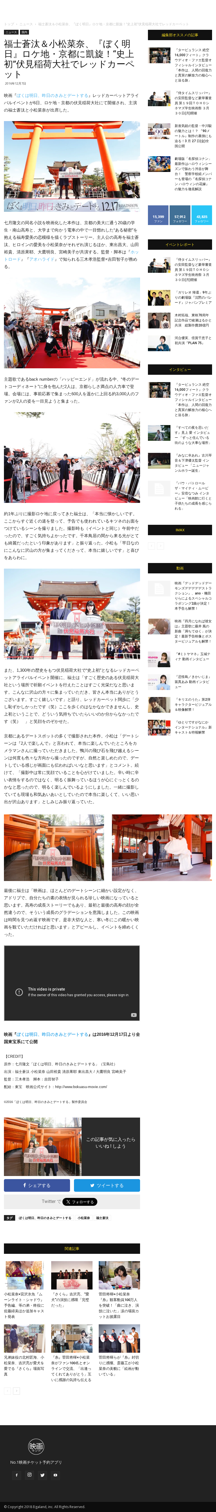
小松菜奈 (84, 1218)
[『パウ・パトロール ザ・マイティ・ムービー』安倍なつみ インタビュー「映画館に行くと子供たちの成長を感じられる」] (159, 488)
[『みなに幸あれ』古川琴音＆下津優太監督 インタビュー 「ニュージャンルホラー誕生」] (159, 461)
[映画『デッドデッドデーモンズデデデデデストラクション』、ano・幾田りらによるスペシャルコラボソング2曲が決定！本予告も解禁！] (159, 588)
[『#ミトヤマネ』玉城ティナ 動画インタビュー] (159, 659)
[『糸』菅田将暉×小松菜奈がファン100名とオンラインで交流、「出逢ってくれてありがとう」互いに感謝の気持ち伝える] (72, 1338)
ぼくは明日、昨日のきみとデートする (52, 95)
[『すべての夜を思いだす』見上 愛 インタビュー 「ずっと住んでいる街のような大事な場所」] (159, 433)
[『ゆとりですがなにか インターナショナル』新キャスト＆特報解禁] (159, 727)
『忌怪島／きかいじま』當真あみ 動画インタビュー (193, 682)
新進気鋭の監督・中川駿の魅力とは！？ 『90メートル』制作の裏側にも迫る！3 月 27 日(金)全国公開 (193, 136)
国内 (24, 32)
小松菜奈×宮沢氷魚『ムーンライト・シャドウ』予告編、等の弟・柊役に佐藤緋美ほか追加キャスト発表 (24, 1305)
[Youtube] (55, 1475)
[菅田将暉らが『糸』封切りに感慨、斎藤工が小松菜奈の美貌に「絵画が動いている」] (119, 1338)
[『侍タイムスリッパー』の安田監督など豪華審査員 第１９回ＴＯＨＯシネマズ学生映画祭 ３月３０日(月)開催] (159, 98)
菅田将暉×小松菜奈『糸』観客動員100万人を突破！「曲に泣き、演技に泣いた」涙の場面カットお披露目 (119, 1305)
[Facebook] (16, 1475)
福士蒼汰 (102, 1218)
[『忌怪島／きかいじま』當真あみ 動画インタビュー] (159, 682)
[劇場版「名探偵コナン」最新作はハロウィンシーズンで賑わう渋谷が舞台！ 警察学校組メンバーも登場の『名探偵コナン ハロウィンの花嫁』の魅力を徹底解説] (159, 164)
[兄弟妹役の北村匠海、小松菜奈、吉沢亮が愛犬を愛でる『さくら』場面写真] (24, 1338)
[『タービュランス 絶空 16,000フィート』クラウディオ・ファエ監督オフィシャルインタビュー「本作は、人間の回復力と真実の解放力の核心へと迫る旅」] (159, 55)
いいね (158, 207)
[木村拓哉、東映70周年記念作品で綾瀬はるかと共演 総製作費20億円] (159, 320)
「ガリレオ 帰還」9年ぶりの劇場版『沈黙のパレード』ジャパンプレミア (193, 297)
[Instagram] (29, 1475)
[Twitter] (42, 1475)
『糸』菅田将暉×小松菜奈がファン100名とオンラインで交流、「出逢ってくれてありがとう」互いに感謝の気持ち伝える (71, 1368)
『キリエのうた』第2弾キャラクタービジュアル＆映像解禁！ (193, 705)
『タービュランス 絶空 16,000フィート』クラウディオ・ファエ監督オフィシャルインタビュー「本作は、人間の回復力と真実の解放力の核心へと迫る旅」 (193, 65)
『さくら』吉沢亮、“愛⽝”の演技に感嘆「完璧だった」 (70, 1299)
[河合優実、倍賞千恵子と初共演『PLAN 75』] (159, 343)
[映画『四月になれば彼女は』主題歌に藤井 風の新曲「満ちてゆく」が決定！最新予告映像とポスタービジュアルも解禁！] (159, 626)
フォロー (180, 207)
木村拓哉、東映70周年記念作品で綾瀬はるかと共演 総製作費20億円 (193, 320)
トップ (9, 24)
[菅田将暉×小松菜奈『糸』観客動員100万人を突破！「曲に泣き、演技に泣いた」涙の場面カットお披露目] (119, 1275)
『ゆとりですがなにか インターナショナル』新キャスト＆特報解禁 (193, 727)
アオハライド (42, 259)
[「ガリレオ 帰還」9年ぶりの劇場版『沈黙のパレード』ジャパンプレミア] (159, 298)
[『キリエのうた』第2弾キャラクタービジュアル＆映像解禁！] (159, 705)
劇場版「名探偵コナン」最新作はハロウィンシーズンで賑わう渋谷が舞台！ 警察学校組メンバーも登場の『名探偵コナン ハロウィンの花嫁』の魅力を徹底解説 (193, 174)
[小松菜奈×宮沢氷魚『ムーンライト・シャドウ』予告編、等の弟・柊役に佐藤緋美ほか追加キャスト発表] (24, 1275)
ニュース (26, 24)
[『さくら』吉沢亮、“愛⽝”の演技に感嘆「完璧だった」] (72, 1275)
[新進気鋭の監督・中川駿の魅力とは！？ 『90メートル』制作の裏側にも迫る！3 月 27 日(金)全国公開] (159, 131)
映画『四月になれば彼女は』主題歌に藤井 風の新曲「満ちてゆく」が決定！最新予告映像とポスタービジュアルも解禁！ (193, 631)
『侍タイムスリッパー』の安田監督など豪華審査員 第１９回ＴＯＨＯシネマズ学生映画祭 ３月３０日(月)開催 (193, 103)
